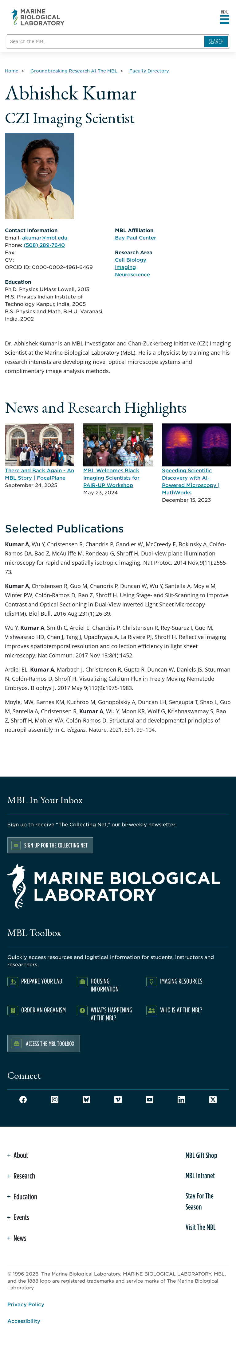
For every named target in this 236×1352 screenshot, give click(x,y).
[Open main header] (224, 20)
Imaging (125, 267)
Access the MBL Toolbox (50, 1043)
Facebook (23, 1099)
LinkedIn (181, 1099)
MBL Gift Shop (201, 1155)
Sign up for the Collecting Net (56, 845)
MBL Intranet (200, 1175)
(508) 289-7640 (44, 245)
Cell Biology (130, 259)
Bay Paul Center (135, 237)
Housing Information (105, 985)
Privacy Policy (25, 1304)
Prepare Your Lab (41, 981)
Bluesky (86, 1099)
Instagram (54, 1099)
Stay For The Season (200, 1201)
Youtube (149, 1099)
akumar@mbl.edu (44, 237)
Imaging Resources (181, 981)
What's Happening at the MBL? (111, 1014)
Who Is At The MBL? (181, 1010)
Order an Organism (43, 1010)
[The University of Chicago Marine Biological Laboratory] (38, 17)
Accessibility (23, 1321)
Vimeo (118, 1099)
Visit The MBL (201, 1227)
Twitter (213, 1099)
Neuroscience (132, 274)
